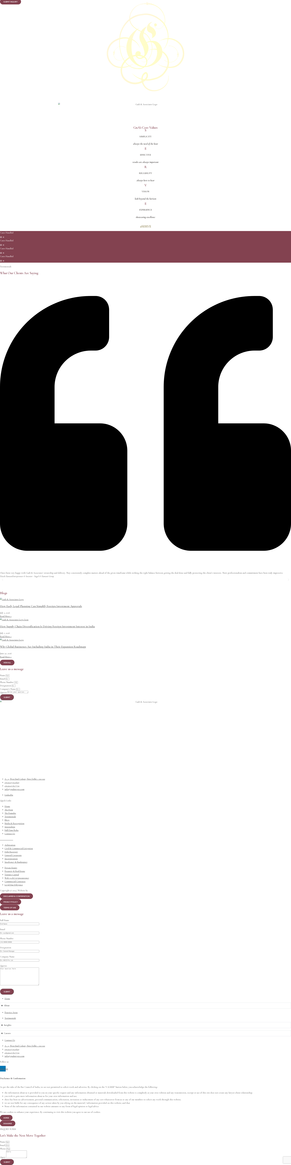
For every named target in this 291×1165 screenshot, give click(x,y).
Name (3, 675)
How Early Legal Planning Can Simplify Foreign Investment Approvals (41, 606)
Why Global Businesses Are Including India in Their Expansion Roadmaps (43, 646)
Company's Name (8, 689)
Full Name (4, 920)
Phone (3, 1148)
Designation (6, 685)
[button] (2, 579)
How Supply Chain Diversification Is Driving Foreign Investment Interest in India (47, 626)
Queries (4, 692)
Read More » (5, 616)
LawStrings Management (39, 890)
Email (3, 678)
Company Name (7, 956)
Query (3, 1157)
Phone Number (7, 682)
